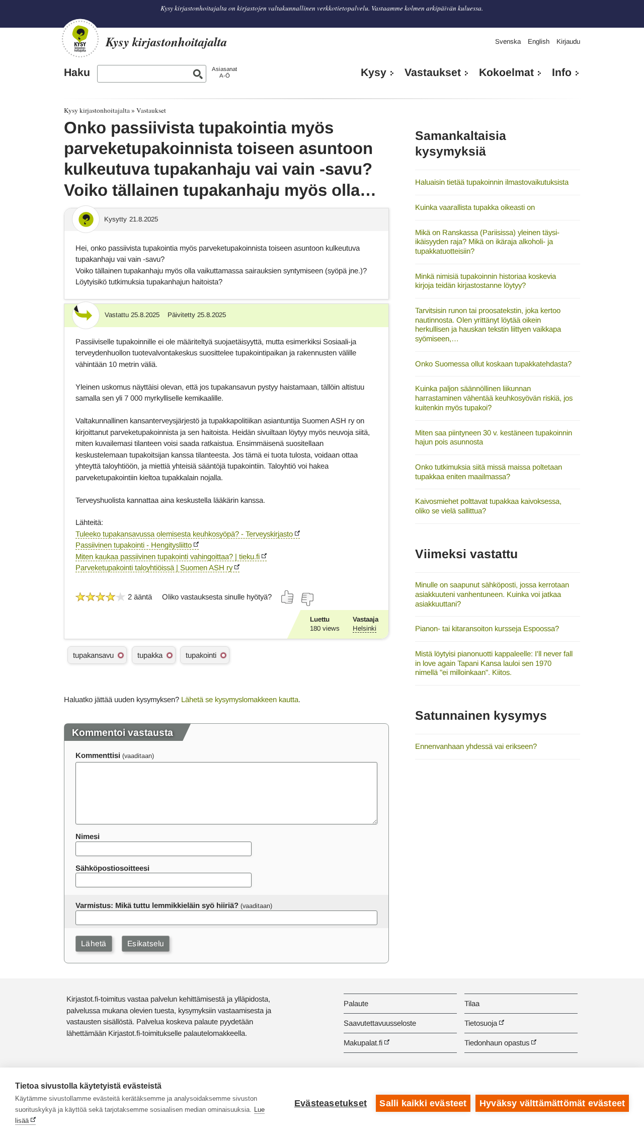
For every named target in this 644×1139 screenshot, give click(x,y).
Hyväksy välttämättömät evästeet (552, 1103)
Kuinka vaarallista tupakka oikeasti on (475, 207)
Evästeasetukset (330, 1103)
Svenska (508, 41)
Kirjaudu (568, 41)
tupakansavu (93, 655)
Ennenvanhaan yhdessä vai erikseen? (476, 746)
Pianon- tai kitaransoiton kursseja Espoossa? (487, 628)
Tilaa (471, 1003)
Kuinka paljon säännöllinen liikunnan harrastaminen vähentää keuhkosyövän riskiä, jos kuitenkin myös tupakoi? (494, 397)
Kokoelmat (506, 72)
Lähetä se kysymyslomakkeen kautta (239, 699)
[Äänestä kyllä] (287, 596)
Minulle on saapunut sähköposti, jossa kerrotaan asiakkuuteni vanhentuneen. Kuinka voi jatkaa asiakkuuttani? (492, 594)
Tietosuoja (480, 1023)
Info (562, 72)
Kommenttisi (97, 755)
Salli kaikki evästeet (422, 1103)
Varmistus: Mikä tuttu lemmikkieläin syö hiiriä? (156, 905)
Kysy (373, 72)
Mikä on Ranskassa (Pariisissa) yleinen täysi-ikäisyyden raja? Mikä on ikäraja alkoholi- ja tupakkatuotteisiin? (487, 241)
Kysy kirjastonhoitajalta (97, 110)
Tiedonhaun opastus (496, 1042)
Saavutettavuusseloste (380, 1023)
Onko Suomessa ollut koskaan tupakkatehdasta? (493, 363)
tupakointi (201, 655)
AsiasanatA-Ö (224, 72)
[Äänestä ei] (306, 599)
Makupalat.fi (363, 1042)
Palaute (356, 1003)
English (538, 41)
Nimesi (87, 836)
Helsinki (364, 628)
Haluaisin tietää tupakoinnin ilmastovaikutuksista (492, 182)
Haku (77, 72)
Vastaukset (433, 72)
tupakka (150, 655)
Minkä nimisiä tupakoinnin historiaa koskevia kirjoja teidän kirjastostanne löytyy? (485, 281)
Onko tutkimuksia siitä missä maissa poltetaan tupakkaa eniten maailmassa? (488, 472)
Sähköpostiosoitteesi (112, 868)
